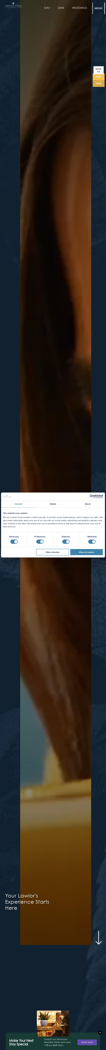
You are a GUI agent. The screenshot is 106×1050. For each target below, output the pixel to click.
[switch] (40, 542)
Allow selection (52, 552)
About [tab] (87, 504)
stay (98, 76)
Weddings (79, 7)
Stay (47, 7)
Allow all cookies (86, 552)
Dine (61, 7)
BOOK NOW (87, 1042)
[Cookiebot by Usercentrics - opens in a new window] (91, 496)
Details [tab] (53, 504)
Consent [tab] (18, 504)
